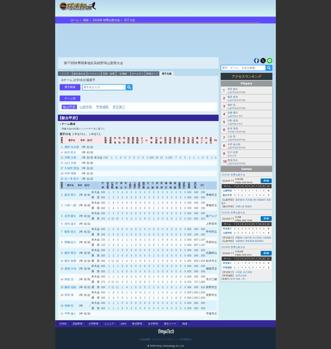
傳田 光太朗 (71, 147)
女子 (153, 323)
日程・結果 (109, 73)
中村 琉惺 (70, 173)
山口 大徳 (70, 163)
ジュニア (109, 323)
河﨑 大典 (70, 157)
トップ (65, 73)
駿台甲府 (69, 107)
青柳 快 (68, 305)
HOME (63, 323)
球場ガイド (152, 73)
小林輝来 (266, 237)
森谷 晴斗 (70, 195)
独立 (170, 323)
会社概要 (145, 339)
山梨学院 (86, 107)
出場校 (123, 73)
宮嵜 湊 (68, 295)
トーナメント (94, 73)
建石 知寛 (70, 261)
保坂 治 (68, 279)
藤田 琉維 (70, 287)
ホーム (75, 20)
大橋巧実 (247, 237)
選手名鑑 (167, 73)
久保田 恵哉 (71, 168)
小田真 (238, 272)
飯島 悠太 (70, 231)
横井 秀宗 (70, 253)
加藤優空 (261, 199)
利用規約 (185, 339)
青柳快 (248, 206)
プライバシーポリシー (165, 339)
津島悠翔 (249, 241)
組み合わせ (79, 73)
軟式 (137, 323)
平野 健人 (70, 313)
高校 (86, 20)
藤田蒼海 (239, 199)
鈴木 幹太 (70, 152)
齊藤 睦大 (70, 242)
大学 (93, 323)
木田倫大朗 (250, 199)
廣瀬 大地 (70, 268)
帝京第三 (119, 107)
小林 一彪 (70, 205)
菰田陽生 (259, 241)
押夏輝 (238, 237)
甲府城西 (102, 107)
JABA (123, 323)
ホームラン (138, 73)
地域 (184, 323)
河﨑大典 (239, 206)
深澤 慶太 (70, 216)
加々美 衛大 (71, 179)
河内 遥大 (70, 224)
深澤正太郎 (241, 275)
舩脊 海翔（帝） (238, 278)
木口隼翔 (257, 237)
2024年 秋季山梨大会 (106, 20)
